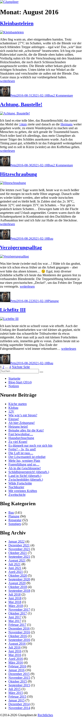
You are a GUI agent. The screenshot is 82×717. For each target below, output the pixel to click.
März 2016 (15, 662)
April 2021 (15, 572)
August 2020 (17, 583)
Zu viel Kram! (17, 441)
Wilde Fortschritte (20, 483)
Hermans (67, 124)
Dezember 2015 (19, 674)
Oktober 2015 (17, 681)
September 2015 (19, 685)
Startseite (14, 378)
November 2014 (19, 708)
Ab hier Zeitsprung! (21, 423)
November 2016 (19, 632)
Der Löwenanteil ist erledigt (26, 457)
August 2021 (17, 560)
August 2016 (17, 643)
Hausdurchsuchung (21, 438)
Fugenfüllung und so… (23, 464)
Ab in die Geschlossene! (24, 468)
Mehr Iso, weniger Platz (24, 460)
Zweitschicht (16, 494)
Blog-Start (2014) (20, 382)
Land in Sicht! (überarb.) (24, 476)
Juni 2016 (14, 651)
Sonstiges (14, 524)
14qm (23, 124)
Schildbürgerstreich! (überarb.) (28, 472)
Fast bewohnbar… (20, 434)
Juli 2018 (14, 594)
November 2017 (19, 609)
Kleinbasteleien (16, 23)
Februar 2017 (17, 624)
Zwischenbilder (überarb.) (25, 479)
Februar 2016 (17, 666)
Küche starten (17, 404)
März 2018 (15, 606)
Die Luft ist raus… (20, 453)
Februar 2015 (17, 696)
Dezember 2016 (19, 628)
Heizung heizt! (18, 426)
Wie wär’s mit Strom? (22, 415)
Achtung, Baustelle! (21, 104)
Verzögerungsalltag (21, 247)
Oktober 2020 (17, 575)
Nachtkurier (16, 487)
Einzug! (13, 419)
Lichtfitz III (13, 310)
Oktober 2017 (17, 613)
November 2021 (19, 549)
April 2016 (15, 658)
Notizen (13, 386)
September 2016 (19, 640)
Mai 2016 (14, 655)
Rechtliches (45, 715)
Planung (53, 301)
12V (11, 411)
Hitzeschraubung (18, 174)
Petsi (13, 95)
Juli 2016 (14, 647)
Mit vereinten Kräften (22, 491)
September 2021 (19, 556)
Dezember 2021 (19, 545)
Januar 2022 (16, 541)
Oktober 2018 (17, 587)
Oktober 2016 (17, 636)
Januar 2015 (16, 700)
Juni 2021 (14, 568)
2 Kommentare (63, 95)
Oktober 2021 (17, 553)
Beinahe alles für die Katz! (26, 430)
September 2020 (19, 579)
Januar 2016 (16, 670)
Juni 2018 (14, 598)
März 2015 (15, 693)
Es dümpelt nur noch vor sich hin (30, 445)
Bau (50, 95)
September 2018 (19, 590)
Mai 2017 (14, 621)
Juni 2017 (14, 617)
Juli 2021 (14, 564)
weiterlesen (7, 81)
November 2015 (19, 677)
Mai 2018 (14, 602)
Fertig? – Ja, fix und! (22, 449)
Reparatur (14, 520)
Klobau (13, 407)
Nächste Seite (21, 367)
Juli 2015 (14, 689)
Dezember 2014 (19, 704)
